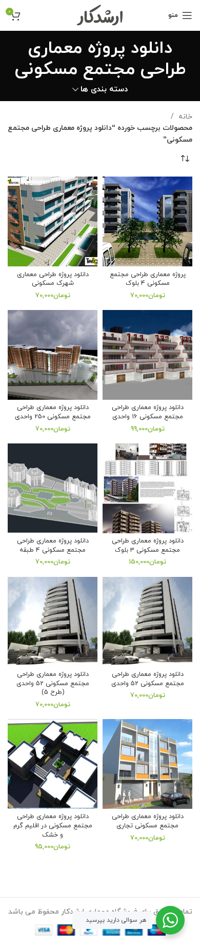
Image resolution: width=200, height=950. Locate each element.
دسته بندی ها (104, 89)
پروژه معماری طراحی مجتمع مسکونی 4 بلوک (148, 279)
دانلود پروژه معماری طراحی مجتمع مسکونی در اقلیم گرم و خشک (52, 825)
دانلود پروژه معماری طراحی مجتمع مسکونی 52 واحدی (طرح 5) (52, 683)
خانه (184, 117)
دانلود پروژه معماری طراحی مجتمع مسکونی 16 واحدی (148, 412)
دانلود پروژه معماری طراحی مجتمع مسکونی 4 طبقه (53, 545)
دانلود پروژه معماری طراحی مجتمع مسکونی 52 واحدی (147, 679)
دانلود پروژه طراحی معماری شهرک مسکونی (53, 279)
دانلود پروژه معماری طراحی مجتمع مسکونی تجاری (148, 821)
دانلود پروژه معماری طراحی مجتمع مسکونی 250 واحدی (53, 412)
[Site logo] (100, 15)
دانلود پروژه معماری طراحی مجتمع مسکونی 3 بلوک (148, 545)
